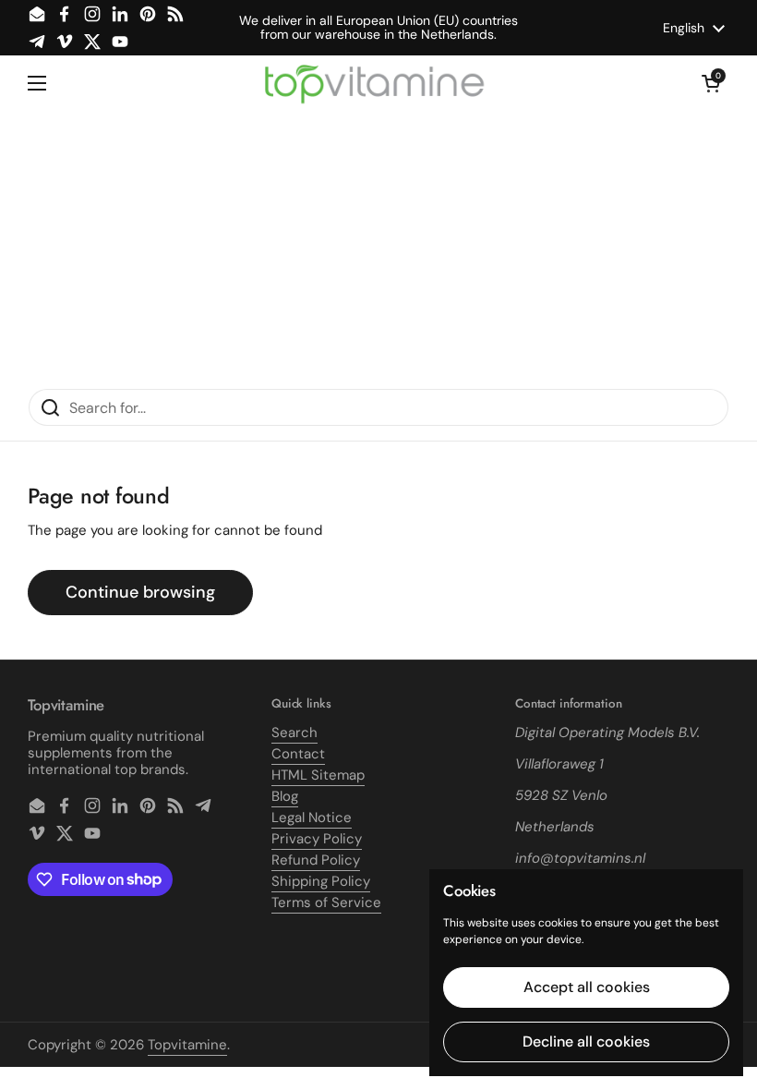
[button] (710, 83)
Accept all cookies (586, 987)
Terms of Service (326, 902)
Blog (284, 796)
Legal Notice (311, 817)
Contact (298, 754)
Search (294, 732)
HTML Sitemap (318, 775)
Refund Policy (315, 860)
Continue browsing (140, 592)
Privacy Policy (316, 839)
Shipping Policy (320, 881)
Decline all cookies (586, 1041)
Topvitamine (187, 1045)
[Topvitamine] (374, 83)
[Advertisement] (378, 249)
